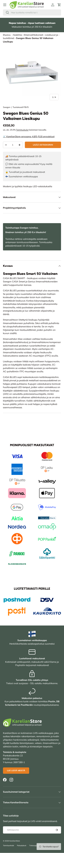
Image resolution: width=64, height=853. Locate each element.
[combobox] (32, 12)
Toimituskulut (22, 130)
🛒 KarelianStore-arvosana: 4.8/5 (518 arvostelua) (29, 136)
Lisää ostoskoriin (43, 145)
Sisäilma (17, 34)
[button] (59, 4)
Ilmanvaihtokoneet (33, 34)
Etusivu (7, 34)
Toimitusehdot (8, 845)
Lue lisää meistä (16, 770)
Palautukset (21, 845)
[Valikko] (4, 4)
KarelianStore (14, 841)
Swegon (6, 107)
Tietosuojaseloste (36, 845)
